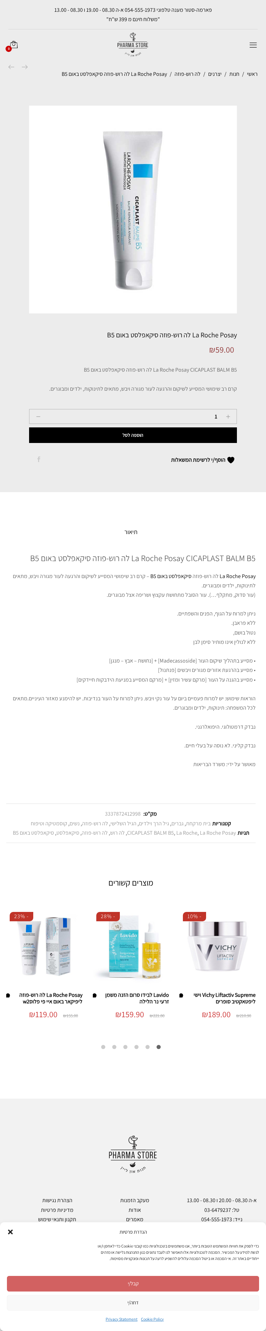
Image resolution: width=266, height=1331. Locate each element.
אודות (134, 1210)
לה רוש (117, 832)
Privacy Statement (122, 1319)
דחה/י (133, 1302)
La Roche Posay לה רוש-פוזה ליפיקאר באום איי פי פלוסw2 (50, 998)
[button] (10, 1231)
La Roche (186, 832)
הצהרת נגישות (57, 1200)
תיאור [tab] (131, 532)
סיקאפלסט (67, 832)
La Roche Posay (238, 576)
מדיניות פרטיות (57, 1210)
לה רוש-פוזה (95, 823)
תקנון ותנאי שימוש (57, 1219)
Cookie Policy (152, 1319)
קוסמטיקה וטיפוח (49, 823)
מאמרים (134, 1219)
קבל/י (133, 1283)
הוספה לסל (133, 435)
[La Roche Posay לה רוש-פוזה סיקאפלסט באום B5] (39, 459)
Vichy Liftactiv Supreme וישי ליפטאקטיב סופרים (225, 998)
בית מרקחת (198, 823)
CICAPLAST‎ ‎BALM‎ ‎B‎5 (150, 832)
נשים (75, 823)
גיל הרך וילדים (154, 823)
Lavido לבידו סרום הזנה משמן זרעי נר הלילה (137, 998)
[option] (133, 209)
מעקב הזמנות (134, 1200)
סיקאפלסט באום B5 (171, 576)
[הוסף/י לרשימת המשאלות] (182, 994)
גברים (177, 823)
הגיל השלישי (123, 823)
